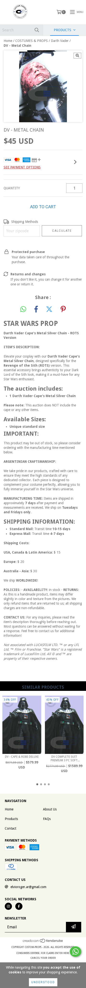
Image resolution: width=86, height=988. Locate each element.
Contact (10, 828)
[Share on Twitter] (49, 309)
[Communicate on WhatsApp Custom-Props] (75, 951)
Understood (43, 982)
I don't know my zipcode (20, 241)
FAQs (47, 819)
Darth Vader (60, 41)
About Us (50, 809)
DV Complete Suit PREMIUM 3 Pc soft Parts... (64, 758)
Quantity (12, 188)
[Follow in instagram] (8, 906)
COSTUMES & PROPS (31, 41)
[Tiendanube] (43, 942)
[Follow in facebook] (18, 906)
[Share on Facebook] (36, 309)
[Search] (37, 30)
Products (11, 819)
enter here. (62, 953)
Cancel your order (43, 958)
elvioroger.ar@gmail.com (28, 887)
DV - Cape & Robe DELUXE (22, 756)
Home (8, 41)
